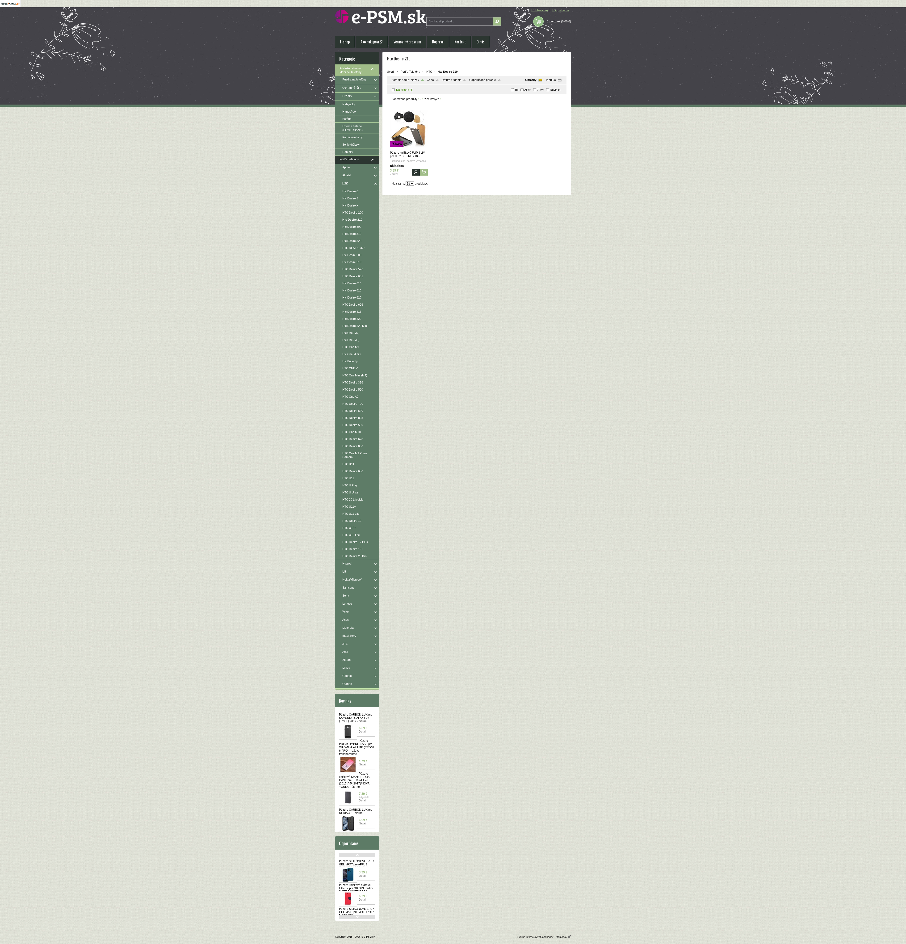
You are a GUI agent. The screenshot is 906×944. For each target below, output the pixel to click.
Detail (362, 731)
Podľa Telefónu (410, 71)
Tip (517, 90)
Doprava (438, 42)
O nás (481, 42)
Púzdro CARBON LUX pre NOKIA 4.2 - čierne (356, 811)
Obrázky (531, 80)
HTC (429, 71)
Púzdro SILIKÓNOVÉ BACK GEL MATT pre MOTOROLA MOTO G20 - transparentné (356, 912)
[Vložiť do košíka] (424, 172)
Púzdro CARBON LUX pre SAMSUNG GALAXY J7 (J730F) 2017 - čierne (356, 718)
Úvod (390, 71)
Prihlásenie (539, 10)
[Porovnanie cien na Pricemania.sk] (10, 6)
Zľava (540, 90)
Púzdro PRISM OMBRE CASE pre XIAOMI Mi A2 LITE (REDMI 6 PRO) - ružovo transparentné (356, 747)
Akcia (527, 90)
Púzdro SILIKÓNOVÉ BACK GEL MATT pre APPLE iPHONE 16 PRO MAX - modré (356, 866)
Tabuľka (550, 80)
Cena (430, 80)
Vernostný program (407, 42)
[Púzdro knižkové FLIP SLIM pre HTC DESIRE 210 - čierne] (409, 149)
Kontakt (460, 42)
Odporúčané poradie (482, 80)
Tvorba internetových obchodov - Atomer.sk (542, 937)
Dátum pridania (451, 80)
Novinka (555, 90)
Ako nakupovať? (372, 42)
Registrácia (560, 10)
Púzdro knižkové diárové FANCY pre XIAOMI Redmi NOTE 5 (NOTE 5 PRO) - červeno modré (356, 890)
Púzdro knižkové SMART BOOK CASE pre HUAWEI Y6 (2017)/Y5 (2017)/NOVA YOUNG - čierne (354, 780)
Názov (415, 80)
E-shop (345, 42)
